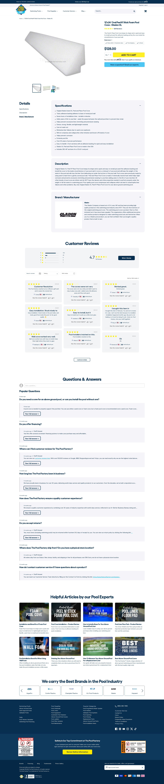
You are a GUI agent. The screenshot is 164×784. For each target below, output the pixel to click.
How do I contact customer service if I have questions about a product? (53, 567)
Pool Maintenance (56, 723)
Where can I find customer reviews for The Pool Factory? (46, 448)
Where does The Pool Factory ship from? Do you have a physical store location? (56, 547)
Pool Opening (87, 715)
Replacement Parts (88, 719)
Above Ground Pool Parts (91, 721)
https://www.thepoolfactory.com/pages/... (106, 577)
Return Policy (119, 717)
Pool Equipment (56, 713)
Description (23, 113)
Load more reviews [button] (82, 360)
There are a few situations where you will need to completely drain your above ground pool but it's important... (66, 661)
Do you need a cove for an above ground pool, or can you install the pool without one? (59, 399)
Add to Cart (128, 54)
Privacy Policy (119, 723)
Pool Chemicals (55, 708)
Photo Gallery (59, 763)
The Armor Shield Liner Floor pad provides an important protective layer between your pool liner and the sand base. (128, 627)
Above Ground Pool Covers (59, 717)
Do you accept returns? (30, 522)
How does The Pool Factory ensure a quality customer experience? (50, 498)
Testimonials (47, 763)
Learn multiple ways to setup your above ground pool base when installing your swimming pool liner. (97, 628)
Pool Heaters (87, 710)
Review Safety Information (77, 752)
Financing (30, 763)
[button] (52, 253)
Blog (38, 763)
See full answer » (32, 414)
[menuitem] (35, 11)
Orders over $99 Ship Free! (82, 1)
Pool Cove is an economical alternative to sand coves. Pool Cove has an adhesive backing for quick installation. (65, 627)
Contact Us (118, 713)
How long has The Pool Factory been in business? (42, 473)
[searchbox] (31, 273)
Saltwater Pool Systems (90, 713)
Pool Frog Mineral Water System (92, 708)
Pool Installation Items (89, 723)
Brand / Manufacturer (26, 116)
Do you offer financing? (30, 424)
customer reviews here (42, 458)
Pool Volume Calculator (26, 719)
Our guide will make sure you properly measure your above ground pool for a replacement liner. (97, 661)
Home (20, 18)
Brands (21, 763)
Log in (145, 5)
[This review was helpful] (49, 298)
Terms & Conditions (121, 721)
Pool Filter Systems (57, 721)
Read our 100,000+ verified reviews (26, 1)
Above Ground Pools (25, 708)
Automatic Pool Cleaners (58, 715)
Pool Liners (54, 710)
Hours (117, 715)
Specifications (24, 109)
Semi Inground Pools (25, 710)
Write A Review (126, 258)
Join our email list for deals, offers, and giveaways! (119, 763)
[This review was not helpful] (52, 298)
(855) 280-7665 (122, 706)
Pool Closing (87, 717)
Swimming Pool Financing (26, 721)
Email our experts (132, 65)
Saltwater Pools (24, 713)
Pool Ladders (55, 719)
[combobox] (51, 273)
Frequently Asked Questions (123, 719)
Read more (107, 40)
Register (141, 5)
